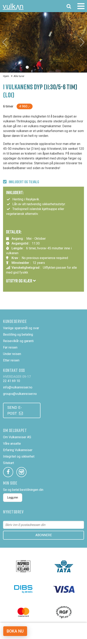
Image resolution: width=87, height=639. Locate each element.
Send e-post (14, 410)
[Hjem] (13, 7)
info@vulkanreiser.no (17, 387)
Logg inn (12, 497)
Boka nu (15, 631)
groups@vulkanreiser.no (20, 394)
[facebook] (8, 472)
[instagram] (21, 472)
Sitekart (8, 463)
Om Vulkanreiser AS (17, 437)
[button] (27, 67)
